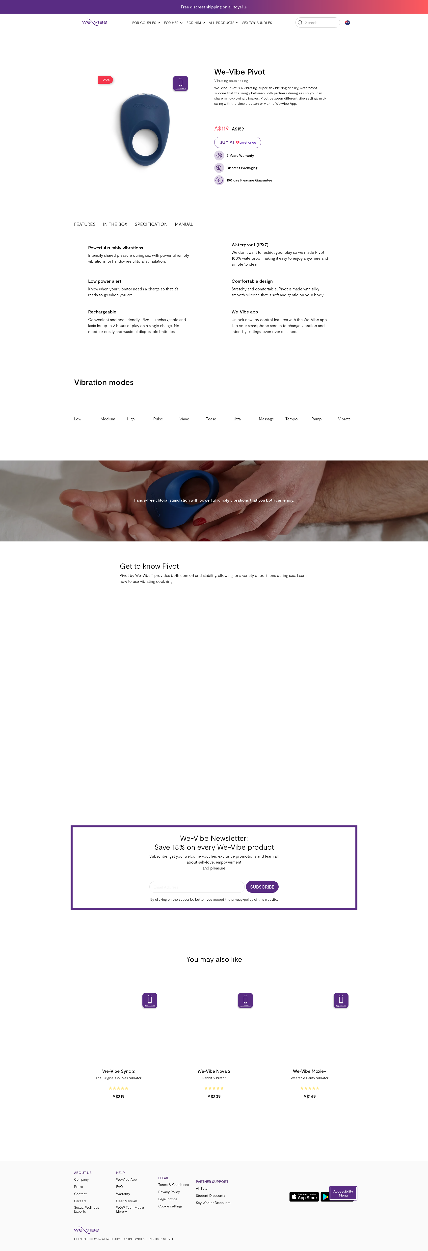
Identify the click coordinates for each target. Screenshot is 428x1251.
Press (78, 1187)
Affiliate (202, 1188)
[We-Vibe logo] (94, 22)
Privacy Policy (169, 1192)
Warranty (123, 1194)
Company (81, 1179)
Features (85, 224)
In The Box (115, 224)
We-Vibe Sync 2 (118, 1071)
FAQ (119, 1187)
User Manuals (126, 1201)
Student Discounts (210, 1196)
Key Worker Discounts (213, 1203)
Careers (80, 1201)
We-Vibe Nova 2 (214, 1071)
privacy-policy (242, 899)
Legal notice (167, 1199)
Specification (151, 224)
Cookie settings (170, 1206)
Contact (80, 1194)
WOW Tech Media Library (130, 1209)
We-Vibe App (126, 1179)
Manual (184, 224)
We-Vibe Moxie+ (309, 1071)
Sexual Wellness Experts (86, 1209)
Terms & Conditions (173, 1185)
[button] (343, 1193)
